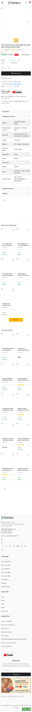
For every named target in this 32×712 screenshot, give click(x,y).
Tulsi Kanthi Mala (5, 576)
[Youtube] (17, 546)
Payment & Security (6, 632)
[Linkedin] (25, 546)
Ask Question (26, 54)
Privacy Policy (5, 628)
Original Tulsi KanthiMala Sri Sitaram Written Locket (24, 350)
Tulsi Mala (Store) (6, 561)
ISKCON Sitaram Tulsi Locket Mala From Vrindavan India (7, 470)
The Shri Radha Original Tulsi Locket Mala (23, 275)
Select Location (17, 84)
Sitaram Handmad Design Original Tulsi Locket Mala (23, 380)
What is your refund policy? (8, 642)
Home (2, 597)
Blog (2, 604)
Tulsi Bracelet (5, 579)
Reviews (4, 193)
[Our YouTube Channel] (17, 91)
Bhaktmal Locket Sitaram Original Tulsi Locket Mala (23, 410)
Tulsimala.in (6, 49)
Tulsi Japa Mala (5, 569)
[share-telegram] (17, 86)
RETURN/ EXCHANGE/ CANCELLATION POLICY (14, 639)
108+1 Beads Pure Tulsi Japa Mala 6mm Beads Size (23, 245)
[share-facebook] (5, 86)
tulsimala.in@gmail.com (9, 529)
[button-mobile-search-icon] (26, 3)
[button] (28, 21)
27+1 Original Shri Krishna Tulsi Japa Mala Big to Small (7, 245)
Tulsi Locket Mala (6, 572)
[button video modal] (16, 40)
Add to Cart (17, 73)
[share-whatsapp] (10, 86)
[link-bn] (5, 200)
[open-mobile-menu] (2, 3)
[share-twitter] (7, 86)
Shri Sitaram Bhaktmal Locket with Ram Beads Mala (8, 350)
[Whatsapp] (13, 546)
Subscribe (16, 674)
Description (5, 111)
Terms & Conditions (6, 621)
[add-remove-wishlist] (13, 230)
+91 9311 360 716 (7, 531)
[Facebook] (2, 546)
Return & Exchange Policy (8, 625)
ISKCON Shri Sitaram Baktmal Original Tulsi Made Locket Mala (23, 470)
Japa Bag (3, 583)
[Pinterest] (21, 546)
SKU (2, 63)
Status (3, 60)
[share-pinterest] (12, 86)
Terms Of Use (5, 635)
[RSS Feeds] (2, 549)
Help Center (4, 611)
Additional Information (8, 116)
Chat (25, 709)
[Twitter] (6, 546)
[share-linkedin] (15, 86)
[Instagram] (10, 546)
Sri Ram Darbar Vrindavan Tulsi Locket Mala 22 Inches (8, 305)
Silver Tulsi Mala (5, 565)
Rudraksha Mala (5, 586)
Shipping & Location (8, 188)
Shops (3, 600)
